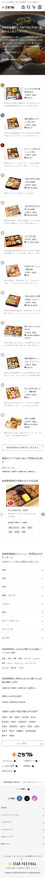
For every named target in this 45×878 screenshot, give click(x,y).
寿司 (3, 663)
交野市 (37, 726)
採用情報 (28, 868)
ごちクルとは (7, 760)
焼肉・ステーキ (24, 658)
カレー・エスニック (15, 663)
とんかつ (36, 658)
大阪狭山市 (22, 721)
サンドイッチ (30, 663)
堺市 (11, 717)
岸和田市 (32, 721)
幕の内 (13, 667)
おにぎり (5, 667)
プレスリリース (34, 868)
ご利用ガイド (29, 760)
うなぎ (20, 667)
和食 (3, 658)
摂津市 (11, 731)
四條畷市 (19, 731)
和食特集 (5, 702)
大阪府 (5, 711)
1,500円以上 (32, 471)
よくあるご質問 (8, 766)
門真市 (29, 726)
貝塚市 (4, 726)
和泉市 (13, 721)
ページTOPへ (21, 789)
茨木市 (33, 717)
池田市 (17, 717)
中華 (14, 658)
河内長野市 (13, 726)
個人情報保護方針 (20, 868)
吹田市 (4, 731)
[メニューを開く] (39, 7)
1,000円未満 (6, 471)
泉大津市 (25, 717)
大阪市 (4, 717)
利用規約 (27, 766)
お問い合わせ (7, 771)
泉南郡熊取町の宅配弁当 (11, 782)
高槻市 (11, 735)
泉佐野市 (5, 721)
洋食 (9, 658)
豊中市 (4, 735)
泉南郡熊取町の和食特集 (17, 702)
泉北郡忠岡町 (30, 731)
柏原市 (22, 726)
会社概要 (8, 868)
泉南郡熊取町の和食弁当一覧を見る (22, 447)
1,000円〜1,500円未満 (18, 471)
